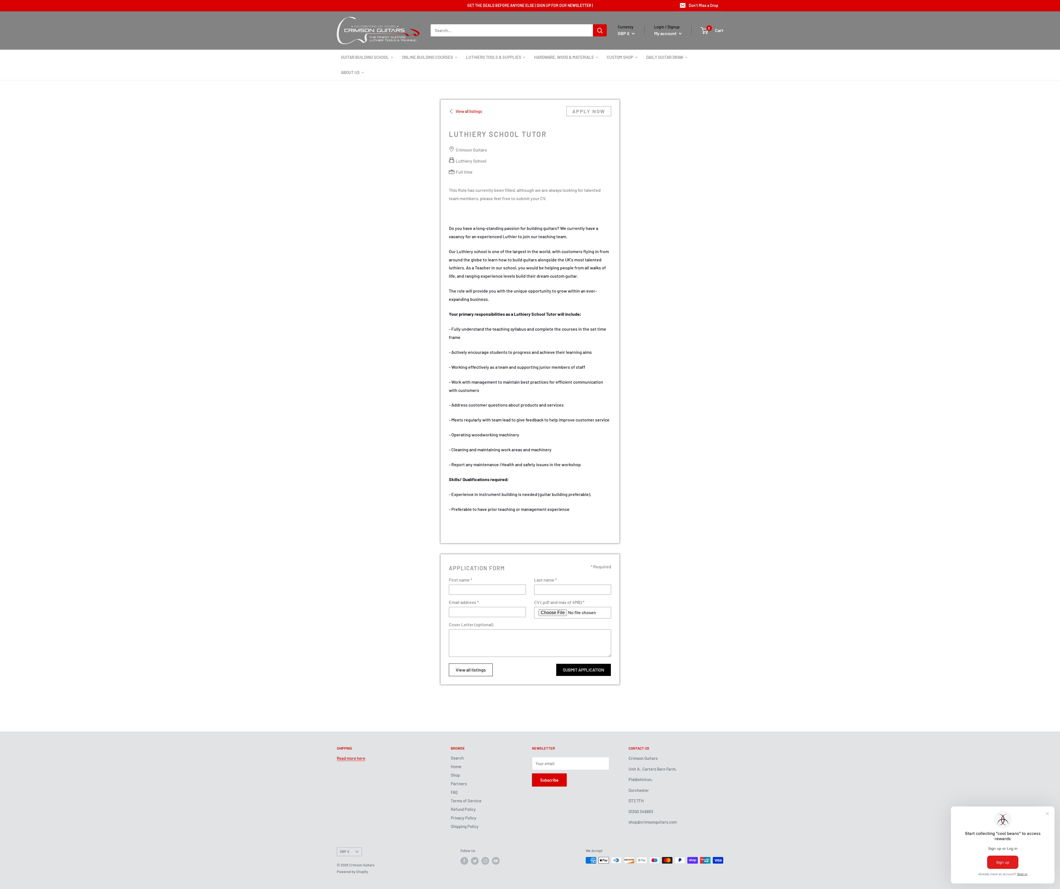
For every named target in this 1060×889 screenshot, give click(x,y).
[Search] (600, 30)
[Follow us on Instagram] (485, 861)
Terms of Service (466, 800)
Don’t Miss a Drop (703, 5)
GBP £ (344, 851)
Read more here (351, 758)
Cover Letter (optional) (471, 624)
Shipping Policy (464, 826)
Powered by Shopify (352, 871)
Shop (455, 775)
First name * (460, 579)
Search (457, 757)
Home (456, 766)
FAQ (454, 792)
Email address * (464, 602)
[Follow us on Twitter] (475, 861)
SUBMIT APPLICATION (583, 669)
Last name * (545, 579)
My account (665, 33)
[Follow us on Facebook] (464, 861)
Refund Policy (463, 809)
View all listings (471, 669)
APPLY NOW (588, 111)
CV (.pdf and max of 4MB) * (559, 602)
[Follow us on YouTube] (496, 861)
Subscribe (549, 779)
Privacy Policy (463, 817)
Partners (459, 783)
